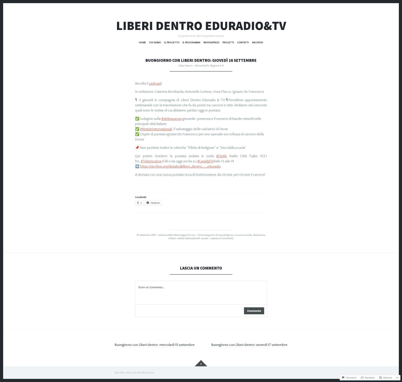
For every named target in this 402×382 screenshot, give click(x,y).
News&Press (211, 42)
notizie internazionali (188, 238)
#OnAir (221, 156)
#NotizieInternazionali (156, 129)
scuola (204, 238)
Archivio (257, 42)
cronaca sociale (243, 235)
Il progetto (171, 42)
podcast (155, 83)
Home (142, 42)
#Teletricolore (151, 161)
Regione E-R (217, 65)
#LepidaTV (205, 161)
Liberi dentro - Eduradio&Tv (194, 65)
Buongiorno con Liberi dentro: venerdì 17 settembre (249, 345)
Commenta (254, 310)
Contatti (243, 42)
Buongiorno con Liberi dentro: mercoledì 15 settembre (155, 345)
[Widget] (201, 363)
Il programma (191, 42)
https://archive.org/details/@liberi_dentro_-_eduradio (180, 166)
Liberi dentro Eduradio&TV (201, 25)
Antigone (228, 235)
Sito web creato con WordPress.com (134, 372)
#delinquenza (171, 119)
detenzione (259, 235)
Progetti (228, 42)
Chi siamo (155, 42)
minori (172, 238)
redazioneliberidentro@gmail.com (176, 235)
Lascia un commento (222, 238)
